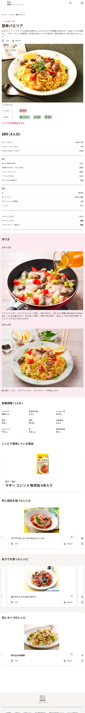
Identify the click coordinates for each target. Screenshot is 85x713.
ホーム (4, 14)
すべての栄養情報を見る (13, 123)
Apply (70, 4)
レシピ (11, 14)
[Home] (16, 3)
